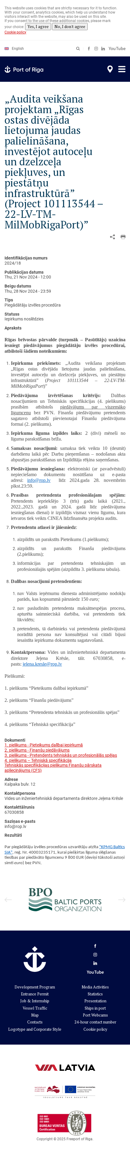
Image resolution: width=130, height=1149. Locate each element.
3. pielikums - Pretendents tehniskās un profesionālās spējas (61, 755)
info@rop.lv (38, 480)
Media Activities (95, 987)
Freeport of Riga (80, 1139)
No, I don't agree (69, 26)
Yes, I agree (38, 26)
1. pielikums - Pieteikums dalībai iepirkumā (44, 745)
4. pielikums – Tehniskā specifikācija (38, 760)
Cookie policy (15, 32)
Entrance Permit (35, 994)
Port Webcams (95, 1015)
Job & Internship (34, 1001)
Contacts (35, 1022)
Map (35, 1015)
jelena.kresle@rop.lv (42, 664)
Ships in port (95, 1008)
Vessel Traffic (35, 1008)
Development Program (35, 987)
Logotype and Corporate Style (34, 1029)
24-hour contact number (95, 1022)
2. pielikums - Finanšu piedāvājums (37, 750)
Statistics (95, 994)
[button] (123, 237)
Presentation (95, 1001)
